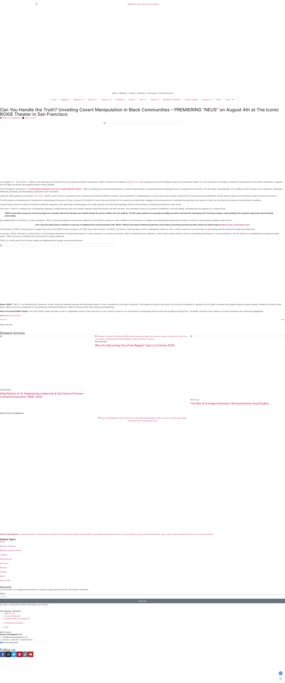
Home (53, 99)
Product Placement (12, 616)
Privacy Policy (129, 677)
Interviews (120, 99)
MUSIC (91, 99)
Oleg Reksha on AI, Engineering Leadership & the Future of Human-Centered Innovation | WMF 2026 (42, 395)
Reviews (3, 567)
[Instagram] (8, 654)
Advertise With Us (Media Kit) (17, 619)
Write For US (9, 613)
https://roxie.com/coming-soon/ (235, 225)
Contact (158, 677)
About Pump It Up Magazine (12, 413)
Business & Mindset (8, 546)
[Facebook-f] (3, 654)
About (228, 99)
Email (2, 593)
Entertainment (6, 559)
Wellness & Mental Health (10, 550)
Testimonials (5, 580)
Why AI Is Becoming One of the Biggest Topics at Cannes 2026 (134, 345)
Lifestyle (104, 99)
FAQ (6, 627)
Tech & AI (155, 99)
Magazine (65, 99)
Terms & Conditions (142, 677)
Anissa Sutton (15, 315)
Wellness (77, 99)
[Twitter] (14, 654)
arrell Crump (133, 182)
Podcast (205, 99)
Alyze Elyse (38, 196)
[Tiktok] (25, 654)
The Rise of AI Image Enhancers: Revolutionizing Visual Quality (229, 403)
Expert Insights (191, 99)
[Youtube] (30, 654)
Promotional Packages (13, 623)
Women (132, 99)
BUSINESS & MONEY (172, 99)
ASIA (141, 99)
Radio (218, 99)
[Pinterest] (19, 654)
